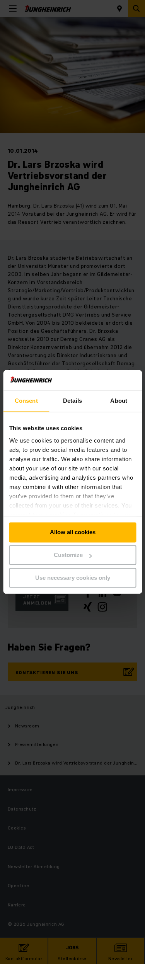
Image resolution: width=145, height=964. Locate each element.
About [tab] (118, 401)
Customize (68, 555)
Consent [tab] (26, 401)
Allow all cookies (73, 532)
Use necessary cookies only (72, 577)
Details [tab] (72, 401)
